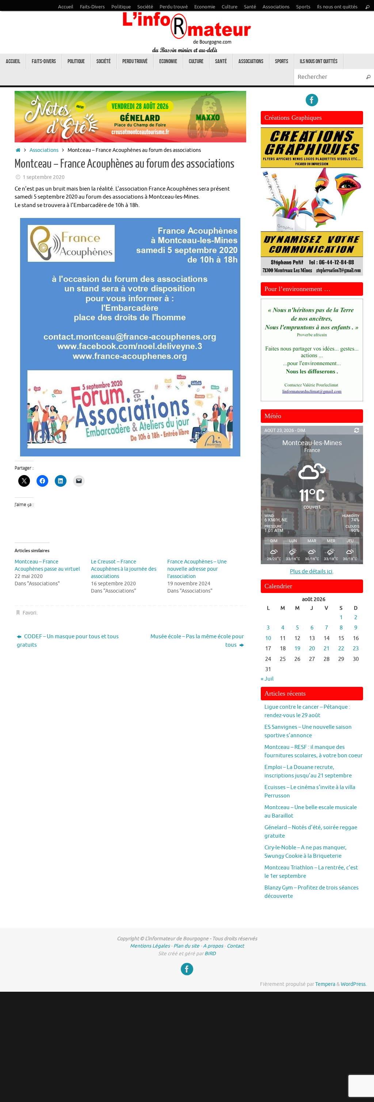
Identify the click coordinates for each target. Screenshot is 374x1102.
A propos (213, 946)
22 (341, 648)
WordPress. (354, 984)
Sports (303, 7)
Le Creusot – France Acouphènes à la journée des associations (123, 569)
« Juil (267, 679)
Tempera (325, 984)
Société (145, 7)
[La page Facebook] (312, 100)
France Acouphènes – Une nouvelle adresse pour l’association (197, 569)
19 (297, 648)
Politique (121, 7)
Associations (276, 7)
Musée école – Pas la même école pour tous (197, 640)
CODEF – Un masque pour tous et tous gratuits (68, 640)
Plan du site (186, 946)
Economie (204, 7)
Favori (30, 613)
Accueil (65, 7)
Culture (229, 7)
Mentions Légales (150, 946)
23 (356, 648)
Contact (235, 946)
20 (312, 648)
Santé (250, 7)
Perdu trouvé (174, 7)
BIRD (210, 953)
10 (268, 638)
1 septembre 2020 (44, 177)
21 (326, 648)
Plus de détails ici (311, 571)
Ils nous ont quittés (337, 7)
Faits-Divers (92, 7)
